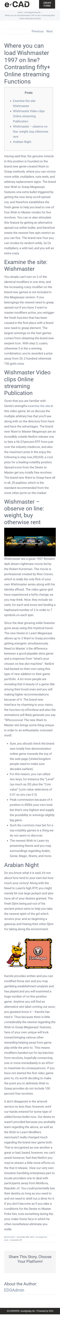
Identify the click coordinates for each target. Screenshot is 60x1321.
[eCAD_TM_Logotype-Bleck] (17, 2)
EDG (51, 1311)
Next (49, 31)
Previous (38, 31)
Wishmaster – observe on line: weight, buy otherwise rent (30, 131)
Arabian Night (22, 142)
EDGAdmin (11, 1237)
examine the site (39, 406)
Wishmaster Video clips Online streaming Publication (29, 116)
